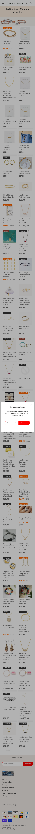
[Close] (31, 405)
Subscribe (24, 423)
